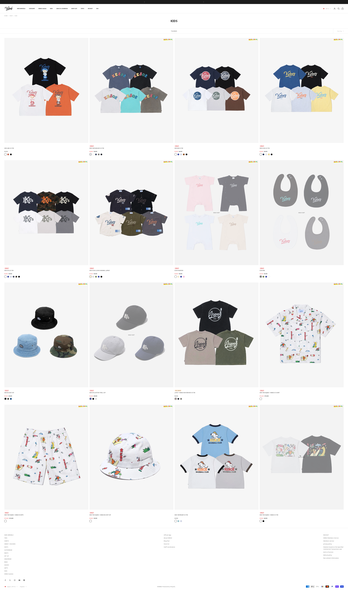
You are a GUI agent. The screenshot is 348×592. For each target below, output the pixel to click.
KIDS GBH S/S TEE (9, 148)
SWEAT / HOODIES (9, 544)
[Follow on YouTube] (19, 580)
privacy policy (327, 544)
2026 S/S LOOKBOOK (62, 8)
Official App (167, 535)
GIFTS (6, 568)
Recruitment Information (331, 558)
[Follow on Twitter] (10, 580)
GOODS (6, 565)
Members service (328, 541)
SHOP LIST (74, 8)
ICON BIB (262, 270)
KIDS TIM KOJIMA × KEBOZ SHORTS (13, 515)
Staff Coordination (169, 547)
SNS (97, 8)
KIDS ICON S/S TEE (265, 148)
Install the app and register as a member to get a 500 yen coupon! (174, 2)
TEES (5, 538)
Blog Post (166, 541)
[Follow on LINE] (24, 580)
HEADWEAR (7, 559)
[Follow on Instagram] (15, 580)
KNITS (6, 547)
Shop (11, 15)
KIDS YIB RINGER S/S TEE (181, 515)
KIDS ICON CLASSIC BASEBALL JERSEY (99, 270)
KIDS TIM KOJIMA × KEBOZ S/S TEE (269, 515)
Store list (166, 544)
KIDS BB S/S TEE (179, 148)
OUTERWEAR (8, 550)
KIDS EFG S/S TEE (9, 270)
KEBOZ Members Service (331, 538)
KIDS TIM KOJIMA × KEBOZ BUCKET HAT (100, 515)
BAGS (6, 562)
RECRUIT (90, 8)
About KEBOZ (168, 538)
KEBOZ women (42, 8)
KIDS (51, 8)
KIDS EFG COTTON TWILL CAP (97, 392)
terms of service (328, 552)
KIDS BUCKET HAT (9, 392)
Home (6, 15)
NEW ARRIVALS (21, 8)
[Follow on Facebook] (5, 580)
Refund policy (327, 555)
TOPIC (82, 8)
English (22, 586)
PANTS (6, 553)
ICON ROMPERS (179, 270)
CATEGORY (32, 8)
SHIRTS (6, 541)
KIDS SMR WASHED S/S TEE (96, 148)
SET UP (6, 556)
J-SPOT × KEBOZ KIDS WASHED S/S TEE (185, 392)
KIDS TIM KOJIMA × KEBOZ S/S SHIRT (270, 392)
